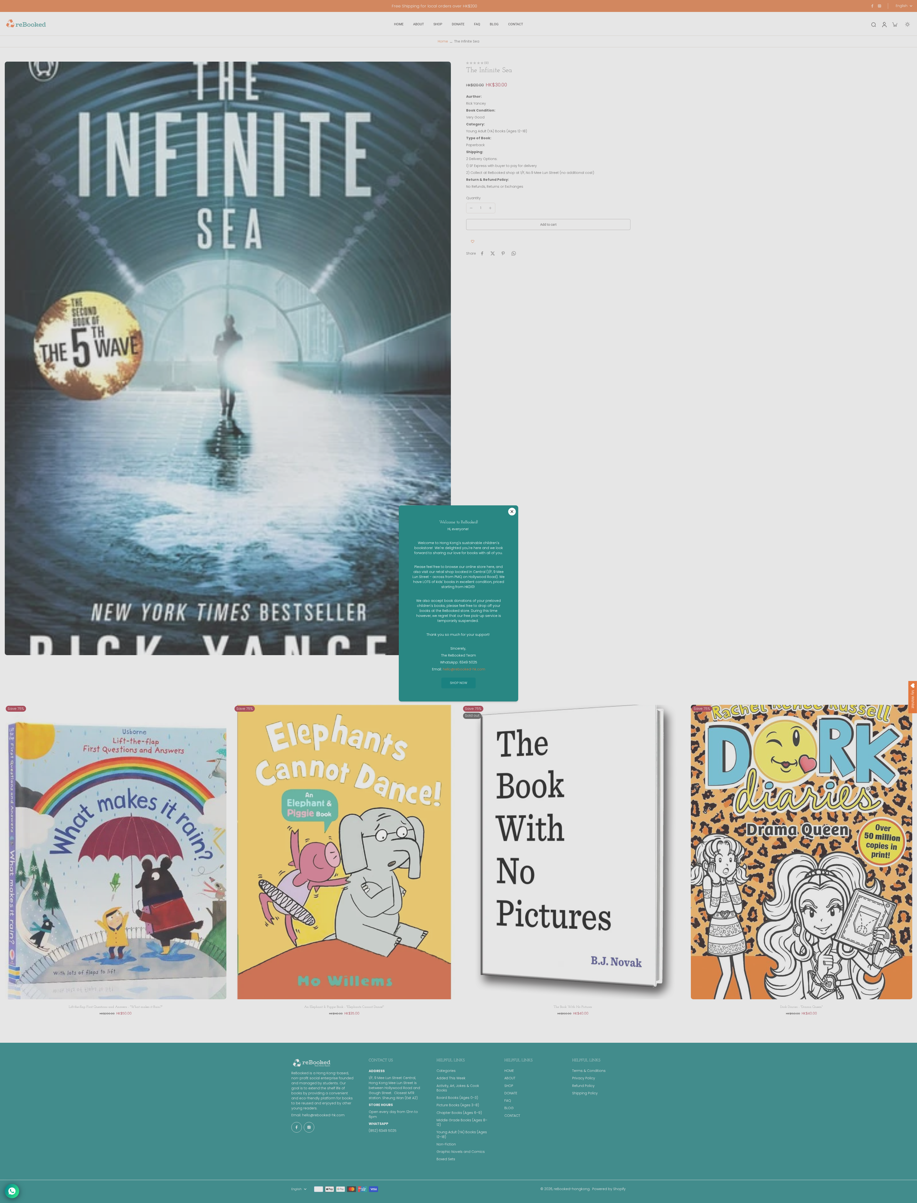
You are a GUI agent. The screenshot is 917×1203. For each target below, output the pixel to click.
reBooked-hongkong (572, 1189)
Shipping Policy (585, 1093)
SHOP (508, 1086)
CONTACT (512, 1115)
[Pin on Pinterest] (503, 253)
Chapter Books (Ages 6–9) (459, 1113)
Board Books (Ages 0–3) (457, 1098)
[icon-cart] (894, 24)
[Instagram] (879, 6)
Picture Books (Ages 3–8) (458, 1105)
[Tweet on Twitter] (492, 253)
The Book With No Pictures (573, 1007)
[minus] (471, 208)
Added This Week (451, 1078)
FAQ (507, 1100)
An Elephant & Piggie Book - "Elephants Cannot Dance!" (344, 1007)
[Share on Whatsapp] (513, 253)
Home (443, 41)
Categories (446, 1071)
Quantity (473, 198)
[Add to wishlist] (472, 241)
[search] (873, 24)
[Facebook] (872, 6)
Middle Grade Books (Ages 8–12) (462, 1122)
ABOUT (509, 1078)
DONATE (510, 1093)
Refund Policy (583, 1086)
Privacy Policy (583, 1078)
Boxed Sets (446, 1159)
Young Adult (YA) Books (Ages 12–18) (462, 1134)
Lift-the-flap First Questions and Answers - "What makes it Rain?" (115, 1007)
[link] (458, 683)
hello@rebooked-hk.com (323, 1115)
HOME (509, 1071)
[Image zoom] (228, 358)
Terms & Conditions (589, 1071)
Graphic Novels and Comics (461, 1152)
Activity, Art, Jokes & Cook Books (458, 1088)
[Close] (512, 511)
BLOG (509, 1108)
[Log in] (884, 24)
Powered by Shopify (609, 1189)
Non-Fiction (446, 1144)
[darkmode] (907, 24)
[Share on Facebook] (482, 253)
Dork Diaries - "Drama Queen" (801, 1007)
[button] (548, 224)
